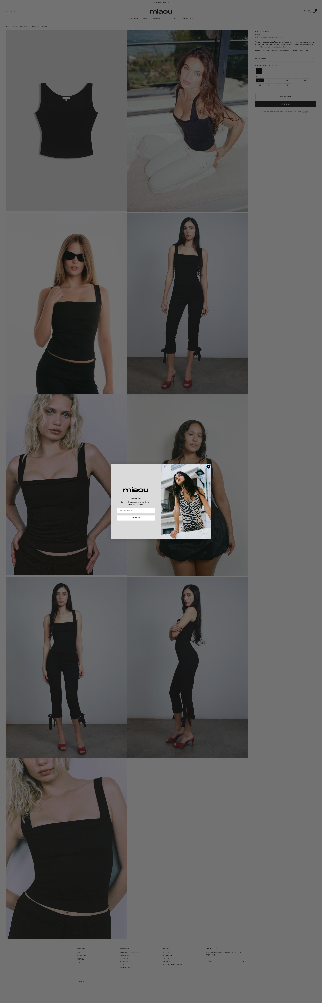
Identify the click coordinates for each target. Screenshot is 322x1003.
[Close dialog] (208, 466)
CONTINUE (135, 518)
